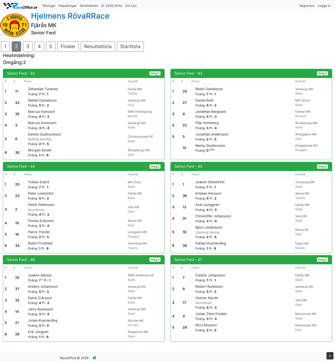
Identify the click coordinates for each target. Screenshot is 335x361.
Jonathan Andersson (212, 134)
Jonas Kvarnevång (43, 320)
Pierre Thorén (39, 232)
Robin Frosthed (40, 243)
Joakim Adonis (40, 275)
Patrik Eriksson (40, 298)
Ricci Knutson (206, 325)
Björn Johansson (208, 227)
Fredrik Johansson (210, 275)
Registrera (307, 6)
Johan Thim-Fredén (211, 314)
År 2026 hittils (111, 6)
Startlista (130, 46)
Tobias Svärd (38, 182)
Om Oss (131, 6)
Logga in (324, 6)
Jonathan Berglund (210, 112)
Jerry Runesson (40, 309)
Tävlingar (48, 6)
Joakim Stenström (209, 182)
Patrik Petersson (41, 205)
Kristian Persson (208, 193)
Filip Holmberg (207, 123)
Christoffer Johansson (213, 216)
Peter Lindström (41, 193)
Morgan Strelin (40, 150)
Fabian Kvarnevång (210, 243)
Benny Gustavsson (210, 145)
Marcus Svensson (42, 123)
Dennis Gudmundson (44, 134)
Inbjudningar (68, 6)
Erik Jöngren (38, 332)
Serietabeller (89, 6)
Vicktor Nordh (206, 298)
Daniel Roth (204, 100)
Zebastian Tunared (43, 89)
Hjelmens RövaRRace (70, 16)
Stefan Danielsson (42, 100)
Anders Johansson (43, 286)
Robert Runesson (209, 286)
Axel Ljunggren (207, 205)
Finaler (68, 46)
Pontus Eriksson (41, 221)
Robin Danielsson (209, 89)
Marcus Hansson (41, 112)
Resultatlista (98, 46)
